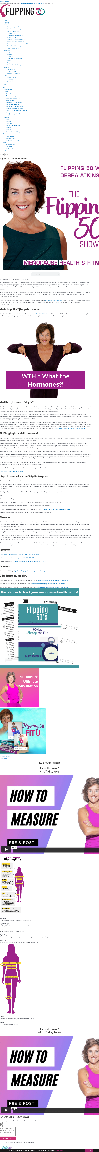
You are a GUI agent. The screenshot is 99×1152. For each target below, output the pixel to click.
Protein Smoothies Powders (15, 42)
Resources (7, 50)
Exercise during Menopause (15, 29)
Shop (5, 75)
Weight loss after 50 (13, 48)
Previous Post (5, 756)
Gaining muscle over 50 (14, 31)
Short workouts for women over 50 (17, 44)
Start (5, 20)
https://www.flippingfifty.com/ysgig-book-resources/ (31, 561)
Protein (9, 61)
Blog (8, 52)
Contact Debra (11, 71)
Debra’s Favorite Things (14, 65)
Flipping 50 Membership (14, 58)
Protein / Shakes (12, 82)
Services (6, 25)
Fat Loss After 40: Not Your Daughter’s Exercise (56, 509)
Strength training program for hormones (19, 46)
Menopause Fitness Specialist (16, 39)
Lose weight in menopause (15, 35)
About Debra (11, 69)
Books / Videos (11, 78)
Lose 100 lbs (11, 33)
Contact (6, 67)
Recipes (9, 63)
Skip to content (4, 1)
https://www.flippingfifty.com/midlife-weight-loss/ (52, 587)
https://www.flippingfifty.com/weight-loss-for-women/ (48, 584)
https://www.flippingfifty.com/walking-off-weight (70, 428)
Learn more (59, 1150)
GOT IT (89, 1150)
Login (5, 84)
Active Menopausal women (15, 27)
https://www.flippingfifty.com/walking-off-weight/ (53, 580)
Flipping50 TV (8, 23)
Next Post (3, 758)
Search (2, 154)
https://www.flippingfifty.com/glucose (11, 471)
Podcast (9, 54)
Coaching (10, 56)
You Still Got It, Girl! (42, 314)
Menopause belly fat (13, 37)
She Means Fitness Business (53, 300)
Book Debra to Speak (13, 73)
